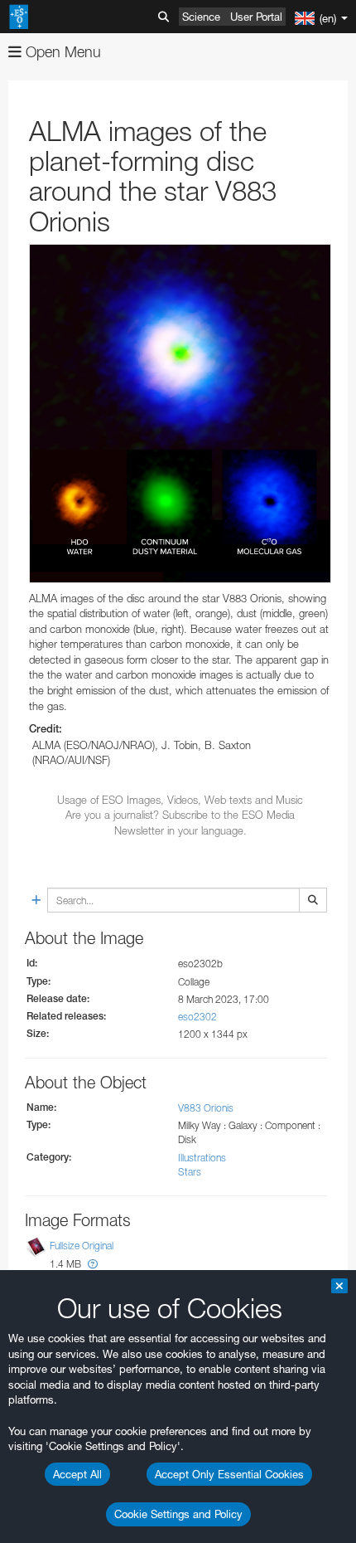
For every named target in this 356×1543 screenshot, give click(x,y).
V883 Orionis (205, 1108)
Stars (189, 1172)
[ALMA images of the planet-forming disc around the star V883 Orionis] (180, 413)
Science (201, 16)
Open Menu (61, 52)
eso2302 (197, 1016)
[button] (93, 1264)
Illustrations (202, 1157)
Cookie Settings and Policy (178, 1514)
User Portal (256, 16)
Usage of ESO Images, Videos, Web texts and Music (180, 799)
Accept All (77, 1474)
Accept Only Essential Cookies (229, 1474)
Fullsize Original (81, 1245)
